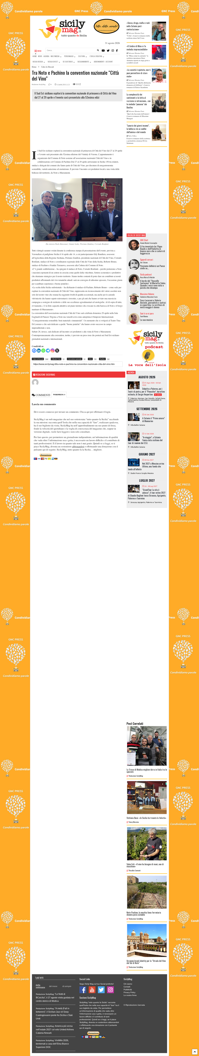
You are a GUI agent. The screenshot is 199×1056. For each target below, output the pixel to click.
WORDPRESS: (59, 394)
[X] (57, 351)
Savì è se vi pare (147, 313)
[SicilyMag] (62, 39)
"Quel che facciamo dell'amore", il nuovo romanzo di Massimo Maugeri (138, 116)
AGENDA (46, 56)
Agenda (131, 372)
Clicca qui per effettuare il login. (95, 411)
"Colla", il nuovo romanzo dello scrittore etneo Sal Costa (138, 37)
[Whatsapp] (43, 351)
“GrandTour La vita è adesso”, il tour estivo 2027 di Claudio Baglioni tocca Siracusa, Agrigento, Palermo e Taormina (147, 494)
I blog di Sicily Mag (136, 235)
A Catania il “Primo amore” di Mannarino (153, 420)
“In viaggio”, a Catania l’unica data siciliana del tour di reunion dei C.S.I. (145, 440)
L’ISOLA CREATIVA (96, 56)
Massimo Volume (147, 294)
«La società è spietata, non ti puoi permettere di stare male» (139, 73)
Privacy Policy (129, 992)
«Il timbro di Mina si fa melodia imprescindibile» (137, 48)
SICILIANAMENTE (83, 61)
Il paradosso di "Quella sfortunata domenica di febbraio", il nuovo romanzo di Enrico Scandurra (139, 85)
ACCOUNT (109, 61)
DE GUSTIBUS (68, 61)
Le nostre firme (130, 995)
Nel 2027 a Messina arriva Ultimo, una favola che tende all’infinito (146, 466)
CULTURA (81, 56)
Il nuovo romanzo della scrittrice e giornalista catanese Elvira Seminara (138, 140)
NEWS (40, 56)
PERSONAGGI (68, 56)
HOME (34, 56)
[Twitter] (108, 50)
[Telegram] (48, 351)
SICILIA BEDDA (37, 61)
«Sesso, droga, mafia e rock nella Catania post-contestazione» (138, 26)
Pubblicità (128, 989)
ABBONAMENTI (99, 61)
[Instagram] (113, 50)
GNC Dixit (144, 240)
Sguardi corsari (146, 259)
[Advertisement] (77, 126)
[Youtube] (103, 50)
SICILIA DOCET (53, 61)
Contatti (127, 987)
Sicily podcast (146, 274)
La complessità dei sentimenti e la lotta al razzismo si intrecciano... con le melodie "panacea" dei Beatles (139, 101)
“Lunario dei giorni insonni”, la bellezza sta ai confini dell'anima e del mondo (138, 129)
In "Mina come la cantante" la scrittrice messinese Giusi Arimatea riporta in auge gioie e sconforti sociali (138, 59)
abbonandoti (78, 446)
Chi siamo (128, 984)
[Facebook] (117, 50)
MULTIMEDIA (55, 56)
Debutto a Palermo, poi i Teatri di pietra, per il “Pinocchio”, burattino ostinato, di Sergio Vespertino (146, 391)
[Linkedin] (39, 351)
